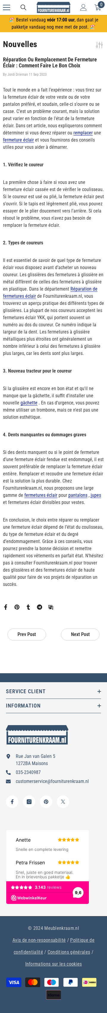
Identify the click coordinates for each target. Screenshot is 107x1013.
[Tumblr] (28, 606)
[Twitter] (63, 801)
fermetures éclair (40, 495)
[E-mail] (51, 606)
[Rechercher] (23, 7)
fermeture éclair (18, 140)
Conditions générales (69, 952)
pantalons (77, 495)
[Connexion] (83, 7)
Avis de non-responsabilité (39, 940)
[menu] (6, 7)
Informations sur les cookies (53, 964)
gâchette (29, 403)
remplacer (83, 133)
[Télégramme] (39, 606)
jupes (96, 495)
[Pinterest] (17, 606)
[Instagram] (29, 801)
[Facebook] (5, 606)
